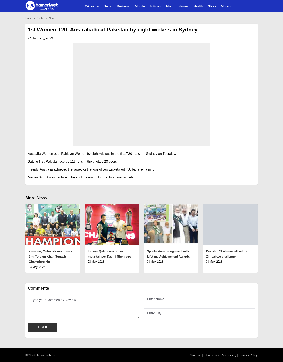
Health (198, 6)
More (225, 6)
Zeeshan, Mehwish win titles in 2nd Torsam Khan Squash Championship (51, 256)
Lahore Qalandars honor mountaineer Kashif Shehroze (109, 253)
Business (123, 6)
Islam (169, 6)
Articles (155, 6)
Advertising (229, 355)
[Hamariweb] (42, 6)
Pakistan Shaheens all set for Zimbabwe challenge (227, 253)
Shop (212, 6)
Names (183, 6)
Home (28, 18)
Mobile (140, 6)
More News (36, 198)
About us (195, 355)
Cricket (90, 6)
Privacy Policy (248, 355)
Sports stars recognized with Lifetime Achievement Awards (168, 253)
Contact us (211, 355)
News (108, 6)
